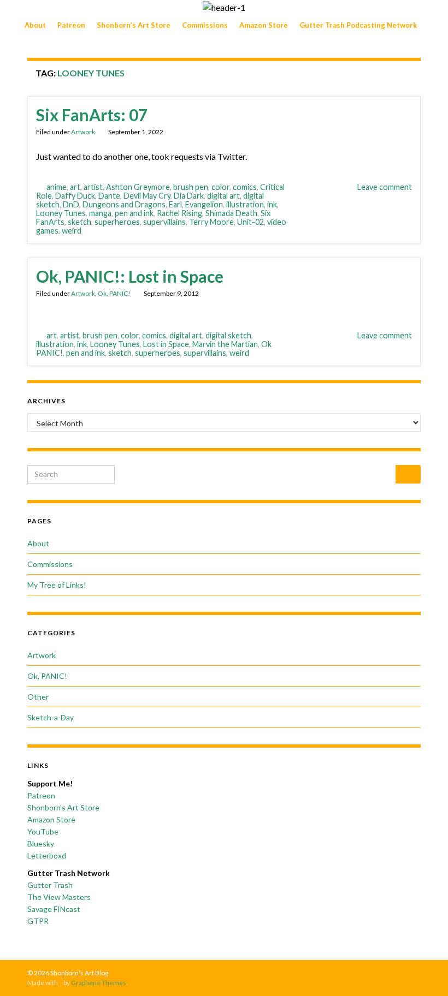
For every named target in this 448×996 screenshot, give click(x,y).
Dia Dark (189, 195)
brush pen (190, 187)
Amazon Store (263, 25)
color (220, 187)
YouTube (42, 831)
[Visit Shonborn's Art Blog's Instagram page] (398, 973)
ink (272, 204)
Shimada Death (231, 213)
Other (38, 696)
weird (71, 230)
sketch (79, 221)
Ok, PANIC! (114, 293)
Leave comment (384, 187)
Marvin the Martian (225, 344)
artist (93, 187)
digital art (223, 195)
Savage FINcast (53, 909)
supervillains (164, 221)
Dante (109, 195)
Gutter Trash (50, 885)
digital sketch (228, 335)
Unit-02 (250, 221)
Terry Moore (211, 221)
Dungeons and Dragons (124, 204)
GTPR (38, 921)
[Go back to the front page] (224, 7)
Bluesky (40, 843)
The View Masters (59, 897)
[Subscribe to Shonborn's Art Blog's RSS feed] (364, 973)
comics (245, 187)
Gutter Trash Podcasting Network (358, 25)
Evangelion (204, 204)
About (35, 25)
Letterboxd (46, 855)
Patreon (71, 25)
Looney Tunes (61, 213)
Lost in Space (166, 344)
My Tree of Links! (56, 584)
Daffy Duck (75, 195)
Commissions (205, 25)
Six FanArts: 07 (92, 114)
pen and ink (134, 213)
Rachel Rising (179, 213)
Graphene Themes (98, 983)
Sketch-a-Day (50, 717)
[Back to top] (423, 971)
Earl (175, 204)
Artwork (83, 132)
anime (56, 187)
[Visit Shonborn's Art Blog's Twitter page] (381, 973)
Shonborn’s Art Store (133, 25)
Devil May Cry (146, 195)
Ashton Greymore (138, 187)
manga (100, 213)
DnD (71, 204)
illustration (245, 204)
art (75, 187)
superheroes (117, 221)
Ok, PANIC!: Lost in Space (129, 276)
